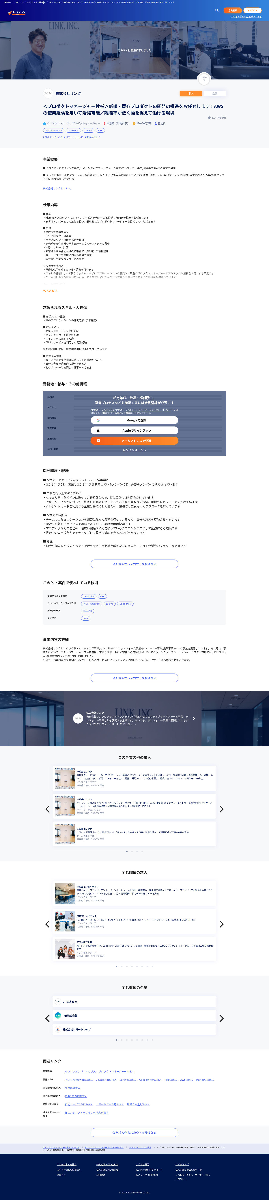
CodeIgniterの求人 (150, 1079)
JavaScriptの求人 (106, 1079)
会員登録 (232, 10)
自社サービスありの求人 (79, 1104)
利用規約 (95, 409)
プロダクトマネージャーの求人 (116, 1071)
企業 (215, 93)
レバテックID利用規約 (112, 409)
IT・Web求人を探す (66, 1164)
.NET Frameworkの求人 (79, 1079)
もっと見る (50, 291)
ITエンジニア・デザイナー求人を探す (87, 1112)
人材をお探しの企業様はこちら (246, 16)
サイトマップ (182, 1164)
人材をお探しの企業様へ (69, 1169)
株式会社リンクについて (57, 188)
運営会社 (61, 1174)
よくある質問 (142, 1164)
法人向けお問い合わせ (107, 1169)
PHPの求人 (171, 1079)
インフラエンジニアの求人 (80, 1071)
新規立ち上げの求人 (138, 1104)
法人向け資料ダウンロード (149, 1169)
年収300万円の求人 (76, 1096)
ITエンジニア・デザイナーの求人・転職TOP (61, 1147)
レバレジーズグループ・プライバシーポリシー (148, 409)
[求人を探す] (217, 10)
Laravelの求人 (128, 1079)
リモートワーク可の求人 (110, 1104)
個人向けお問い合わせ (107, 1164)
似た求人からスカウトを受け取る (134, 564)
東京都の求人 (72, 1088)
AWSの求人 (186, 1079)
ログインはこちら (134, 450)
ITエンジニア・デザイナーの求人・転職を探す (104, 1147)
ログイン (252, 10)
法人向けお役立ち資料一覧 (188, 1169)
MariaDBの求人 (205, 1079)
